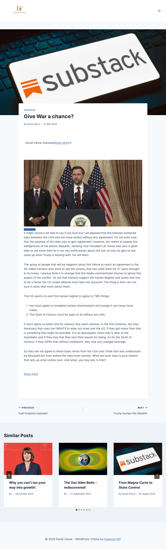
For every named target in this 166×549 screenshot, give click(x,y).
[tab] (76, 510)
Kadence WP (112, 539)
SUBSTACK (29, 110)
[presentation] (28, 459)
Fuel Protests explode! (33, 410)
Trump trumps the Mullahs (130, 410)
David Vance (33, 124)
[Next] (157, 475)
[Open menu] (159, 10)
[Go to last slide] (9, 475)
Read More (62, 142)
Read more (31, 374)
